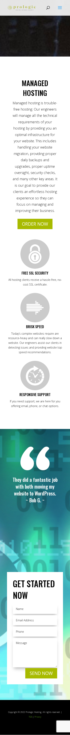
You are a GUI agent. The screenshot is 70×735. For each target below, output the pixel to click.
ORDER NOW (35, 224)
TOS (30, 716)
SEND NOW (41, 673)
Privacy (37, 716)
